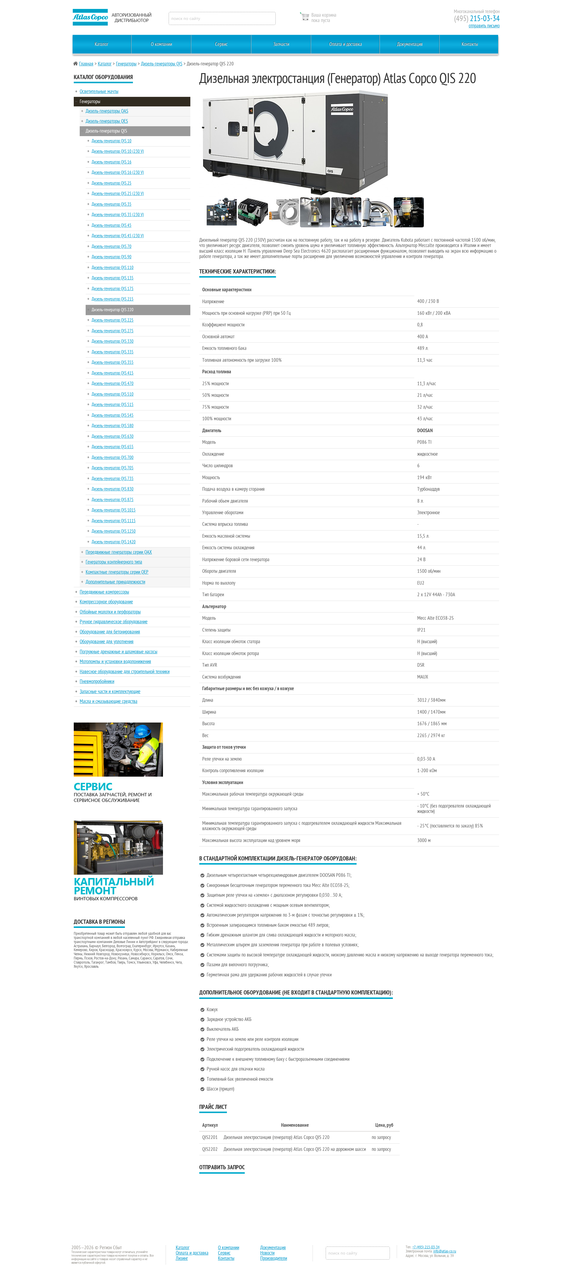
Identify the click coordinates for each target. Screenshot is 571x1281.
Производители (273, 1258)
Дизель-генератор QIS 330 (113, 341)
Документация (410, 44)
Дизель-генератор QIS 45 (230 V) (118, 235)
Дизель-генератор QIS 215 (113, 299)
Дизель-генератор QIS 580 (113, 425)
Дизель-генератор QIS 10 (111, 141)
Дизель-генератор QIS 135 (113, 278)
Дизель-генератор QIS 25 (111, 183)
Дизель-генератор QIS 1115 (114, 520)
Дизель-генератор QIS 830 (113, 489)
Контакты (470, 44)
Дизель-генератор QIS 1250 (114, 531)
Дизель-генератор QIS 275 (113, 330)
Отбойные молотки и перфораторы (110, 612)
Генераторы (126, 64)
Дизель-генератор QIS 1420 (114, 541)
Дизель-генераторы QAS (107, 111)
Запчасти (281, 44)
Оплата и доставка (345, 44)
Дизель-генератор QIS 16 (111, 162)
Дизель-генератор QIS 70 (111, 246)
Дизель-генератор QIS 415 (113, 373)
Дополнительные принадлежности (115, 582)
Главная (86, 64)
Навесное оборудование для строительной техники (125, 672)
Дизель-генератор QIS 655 (113, 446)
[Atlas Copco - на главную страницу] (111, 17)
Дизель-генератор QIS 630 (113, 436)
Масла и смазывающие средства (108, 701)
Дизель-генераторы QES (107, 121)
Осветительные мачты (99, 92)
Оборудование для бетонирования (110, 632)
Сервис (221, 44)
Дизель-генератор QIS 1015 (114, 510)
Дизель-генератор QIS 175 (113, 288)
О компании (161, 44)
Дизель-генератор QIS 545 (113, 415)
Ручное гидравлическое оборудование (114, 622)
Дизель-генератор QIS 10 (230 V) (118, 151)
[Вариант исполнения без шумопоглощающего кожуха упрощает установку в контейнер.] (222, 226)
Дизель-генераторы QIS (161, 64)
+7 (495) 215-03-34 (426, 1247)
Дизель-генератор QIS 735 (113, 478)
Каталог (101, 44)
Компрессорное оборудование (106, 602)
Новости (267, 1253)
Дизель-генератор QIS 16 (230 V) (118, 172)
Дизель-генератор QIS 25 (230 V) (118, 193)
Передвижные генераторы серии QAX (119, 552)
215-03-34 (477, 18)
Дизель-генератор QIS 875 (113, 499)
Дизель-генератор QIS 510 (113, 394)
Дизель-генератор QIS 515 (113, 404)
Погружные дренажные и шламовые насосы (118, 652)
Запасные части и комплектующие (110, 692)
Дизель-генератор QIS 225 (113, 320)
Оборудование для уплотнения (107, 642)
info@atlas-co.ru (444, 1251)
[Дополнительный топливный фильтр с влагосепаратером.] (409, 226)
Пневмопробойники (97, 681)
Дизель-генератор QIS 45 (111, 225)
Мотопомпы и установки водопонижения (115, 662)
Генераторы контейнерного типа (114, 562)
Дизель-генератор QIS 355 (113, 362)
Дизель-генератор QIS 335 (113, 352)
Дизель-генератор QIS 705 (113, 467)
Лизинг (182, 1258)
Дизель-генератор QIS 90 (111, 256)
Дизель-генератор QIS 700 (113, 457)
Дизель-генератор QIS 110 (113, 267)
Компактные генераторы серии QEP (117, 572)
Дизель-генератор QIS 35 (111, 204)
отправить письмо (484, 26)
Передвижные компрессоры (104, 592)
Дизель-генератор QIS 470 (113, 383)
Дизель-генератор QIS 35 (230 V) (118, 214)
